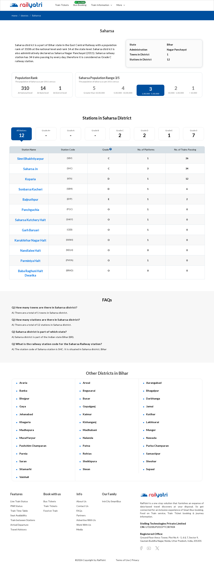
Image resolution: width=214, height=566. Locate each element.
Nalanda (88, 437)
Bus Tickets (49, 501)
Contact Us (82, 506)
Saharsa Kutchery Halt (30, 220)
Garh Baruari (30, 230)
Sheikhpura (90, 461)
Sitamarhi (25, 469)
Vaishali (24, 476)
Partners (81, 515)
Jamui (149, 406)
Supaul (150, 469)
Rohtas (87, 453)
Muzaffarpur (27, 437)
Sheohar (151, 461)
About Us (81, 501)
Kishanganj (89, 422)
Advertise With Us (86, 520)
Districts (24, 15)
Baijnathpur (30, 199)
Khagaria (25, 422)
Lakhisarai (152, 422)
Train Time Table (19, 510)
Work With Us (83, 524)
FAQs (79, 510)
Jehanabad (26, 414)
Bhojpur (24, 398)
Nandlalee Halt (30, 250)
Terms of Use (123, 560)
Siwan (86, 469)
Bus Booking (79, 5)
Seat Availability (18, 515)
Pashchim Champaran (32, 445)
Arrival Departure (19, 524)
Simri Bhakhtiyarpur (30, 158)
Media (79, 529)
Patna (86, 445)
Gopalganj (89, 406)
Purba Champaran (157, 445)
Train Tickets (62, 5)
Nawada (151, 437)
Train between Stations (22, 520)
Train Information (100, 5)
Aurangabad (154, 382)
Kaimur (87, 414)
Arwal (86, 382)
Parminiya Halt (30, 261)
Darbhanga (153, 398)
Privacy (135, 560)
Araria (23, 382)
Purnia (23, 453)
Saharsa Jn (30, 169)
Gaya (22, 406)
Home (14, 15)
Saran (23, 461)
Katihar (150, 414)
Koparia (30, 179)
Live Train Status (19, 501)
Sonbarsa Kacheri (30, 189)
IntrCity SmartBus (111, 501)
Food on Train (50, 510)
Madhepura (26, 429)
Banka (23, 390)
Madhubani (90, 429)
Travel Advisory (18, 529)
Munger (151, 429)
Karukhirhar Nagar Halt (30, 240)
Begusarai (89, 390)
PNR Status (16, 506)
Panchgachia (30, 210)
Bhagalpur (152, 390)
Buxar (86, 398)
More (120, 5)
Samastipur (153, 453)
